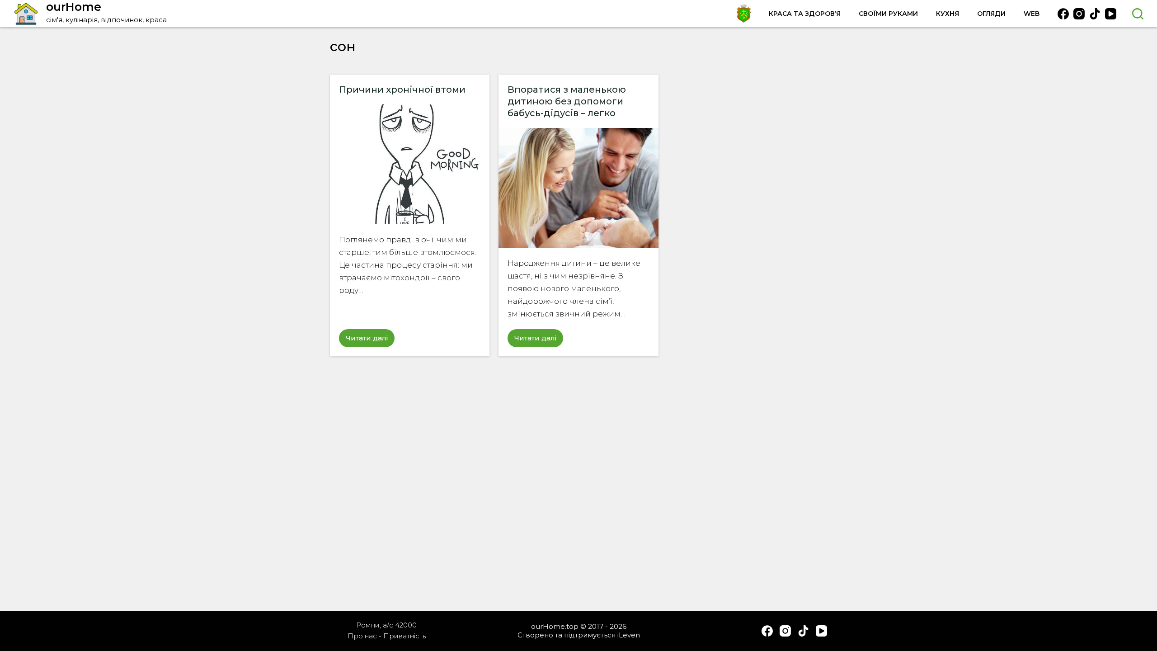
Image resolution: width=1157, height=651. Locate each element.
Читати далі (370, 340)
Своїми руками (888, 13)
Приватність (404, 636)
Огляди (991, 13)
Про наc (362, 636)
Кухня (947, 13)
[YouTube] (1110, 13)
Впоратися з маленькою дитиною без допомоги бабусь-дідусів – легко (567, 101)
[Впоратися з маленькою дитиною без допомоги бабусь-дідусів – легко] (578, 188)
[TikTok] (1095, 13)
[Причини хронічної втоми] (409, 164)
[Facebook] (1063, 13)
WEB (1031, 13)
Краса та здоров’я (805, 13)
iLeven (628, 635)
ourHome (73, 7)
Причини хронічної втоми (402, 89)
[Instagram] (1079, 13)
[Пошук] (1137, 13)
